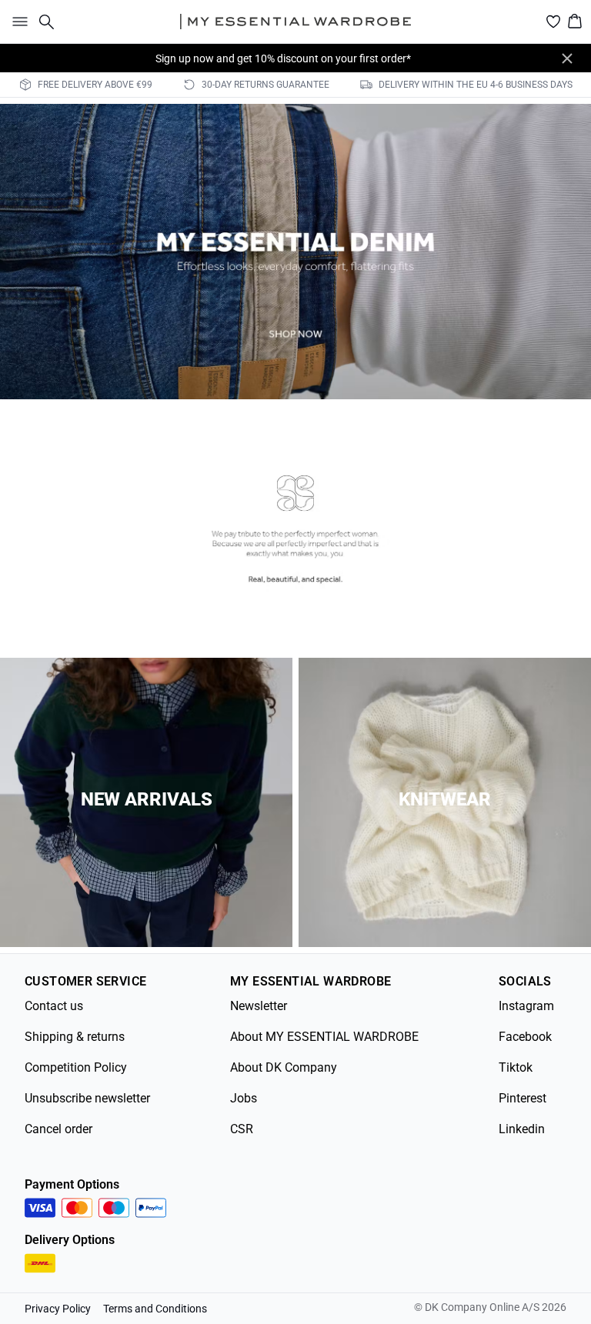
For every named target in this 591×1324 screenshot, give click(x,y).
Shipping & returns (75, 1036)
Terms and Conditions (155, 1308)
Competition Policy (76, 1067)
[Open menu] (17, 21)
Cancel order (58, 1129)
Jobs (243, 1098)
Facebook (525, 1036)
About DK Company (283, 1067)
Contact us (54, 1006)
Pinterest (522, 1098)
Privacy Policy (58, 1308)
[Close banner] (567, 58)
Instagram (526, 1006)
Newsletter (258, 1006)
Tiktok (516, 1067)
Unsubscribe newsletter (87, 1098)
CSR (241, 1129)
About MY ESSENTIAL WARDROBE (324, 1036)
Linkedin (522, 1129)
